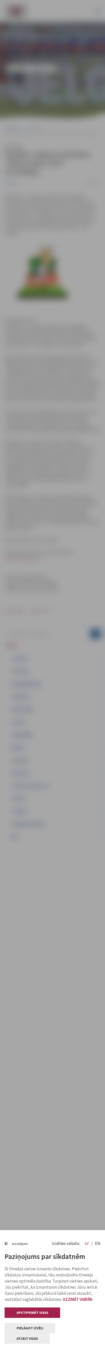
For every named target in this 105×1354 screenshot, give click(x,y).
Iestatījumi (20, 1243)
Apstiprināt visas (32, 1312)
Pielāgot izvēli (30, 1328)
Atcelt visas (27, 1338)
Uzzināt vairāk (78, 1299)
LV (87, 1243)
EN (97, 1243)
